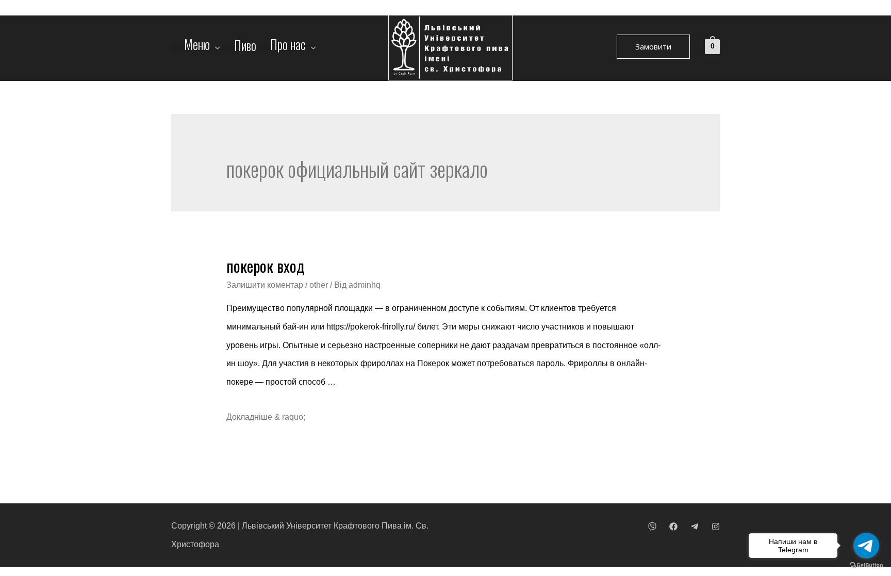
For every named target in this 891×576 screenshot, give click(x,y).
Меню (197, 47)
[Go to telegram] (866, 545)
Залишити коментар (264, 285)
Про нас (288, 47)
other (318, 285)
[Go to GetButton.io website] (866, 565)
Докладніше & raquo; (265, 417)
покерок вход (265, 265)
